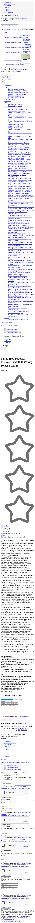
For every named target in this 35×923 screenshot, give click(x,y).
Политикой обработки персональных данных (15, 788)
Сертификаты (8, 12)
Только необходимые (7, 921)
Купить (3, 535)
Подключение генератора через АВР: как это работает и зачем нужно (20, 164)
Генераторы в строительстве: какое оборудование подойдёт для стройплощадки (19, 174)
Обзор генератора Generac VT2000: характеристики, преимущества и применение (19, 149)
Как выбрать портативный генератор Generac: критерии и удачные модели (20, 187)
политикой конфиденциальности (18, 716)
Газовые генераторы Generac (17, 91)
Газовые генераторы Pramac (17, 94)
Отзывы (4, 526)
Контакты (7, 5)
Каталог (5, 32)
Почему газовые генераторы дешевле (20, 289)
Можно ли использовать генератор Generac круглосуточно (19, 221)
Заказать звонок (28, 29)
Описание (4, 537)
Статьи (6, 9)
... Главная (7, 339)
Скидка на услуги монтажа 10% (18, 319)
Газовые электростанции (16, 96)
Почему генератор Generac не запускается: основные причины (18, 276)
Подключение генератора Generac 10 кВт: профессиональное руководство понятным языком (20, 243)
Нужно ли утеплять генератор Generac (20, 227)
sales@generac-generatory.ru (20, 762)
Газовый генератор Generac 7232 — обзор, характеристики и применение (20, 153)
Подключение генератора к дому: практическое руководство (18, 110)
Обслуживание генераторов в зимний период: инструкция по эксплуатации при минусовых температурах (20, 179)
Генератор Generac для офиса (17, 296)
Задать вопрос (5, 907)
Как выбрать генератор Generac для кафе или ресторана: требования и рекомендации (21, 211)
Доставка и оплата (10, 4)
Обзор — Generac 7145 (15, 126)
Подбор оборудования (15, 104)
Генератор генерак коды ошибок (18, 116)
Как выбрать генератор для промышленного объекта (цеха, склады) (21, 234)
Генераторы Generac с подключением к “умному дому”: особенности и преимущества (20, 203)
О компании (8, 2)
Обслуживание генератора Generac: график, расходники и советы (19, 160)
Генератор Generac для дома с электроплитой (17, 308)
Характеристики (13, 537)
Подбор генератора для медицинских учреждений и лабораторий (20, 170)
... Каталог (7, 342)
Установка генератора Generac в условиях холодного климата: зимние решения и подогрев (20, 216)
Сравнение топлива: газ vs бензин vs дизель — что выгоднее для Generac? (20, 190)
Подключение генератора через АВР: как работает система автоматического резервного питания (20, 248)
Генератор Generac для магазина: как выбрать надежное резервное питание (20, 291)
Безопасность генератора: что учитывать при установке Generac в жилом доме (21, 207)
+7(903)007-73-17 (17, 29)
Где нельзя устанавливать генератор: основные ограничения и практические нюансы (20, 262)
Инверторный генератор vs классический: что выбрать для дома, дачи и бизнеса (20, 238)
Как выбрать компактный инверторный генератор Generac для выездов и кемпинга (21, 198)
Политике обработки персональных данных (14, 918)
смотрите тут (22, 723)
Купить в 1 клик (5, 875)
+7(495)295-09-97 (6, 29)
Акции (6, 10)
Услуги (6, 7)
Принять (17, 921)
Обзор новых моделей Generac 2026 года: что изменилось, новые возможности (19, 230)
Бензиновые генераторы (16, 89)
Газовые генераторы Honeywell (18, 92)
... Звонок (7, 341)
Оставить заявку (6, 824)
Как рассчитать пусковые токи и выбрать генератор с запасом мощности (21, 194)
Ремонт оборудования (15, 106)
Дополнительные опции (16, 97)
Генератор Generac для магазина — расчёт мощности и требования (19, 224)
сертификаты (16, 71)
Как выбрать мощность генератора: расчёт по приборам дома (19, 157)
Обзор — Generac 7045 (15, 128)
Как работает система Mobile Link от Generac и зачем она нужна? (19, 167)
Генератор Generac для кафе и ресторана (21, 294)
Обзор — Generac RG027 (16, 124)
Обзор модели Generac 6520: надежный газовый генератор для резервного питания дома (20, 253)
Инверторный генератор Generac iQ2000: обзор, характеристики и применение (18, 144)
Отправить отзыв (6, 720)
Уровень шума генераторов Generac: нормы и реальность (19, 286)
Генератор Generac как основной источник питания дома (18, 312)
